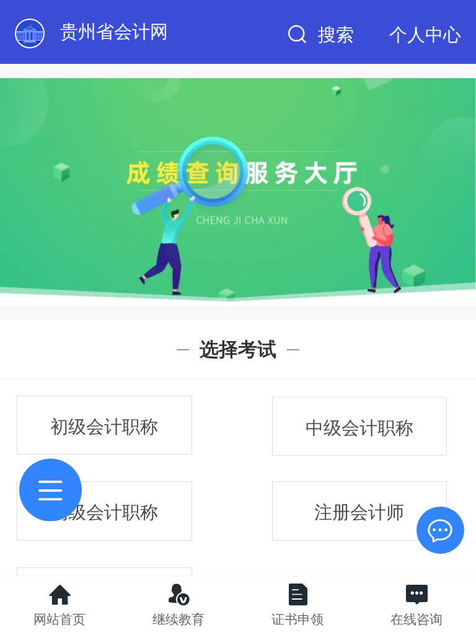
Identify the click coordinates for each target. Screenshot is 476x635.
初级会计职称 (104, 427)
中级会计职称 (359, 428)
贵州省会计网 (114, 32)
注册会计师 (359, 512)
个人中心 (425, 35)
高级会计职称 (104, 512)
